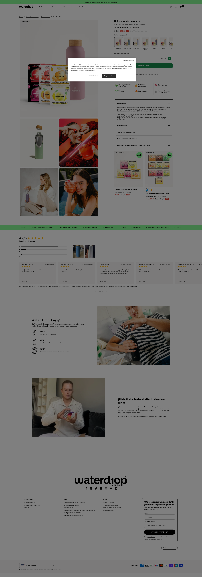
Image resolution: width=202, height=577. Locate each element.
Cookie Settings (93, 76)
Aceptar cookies (109, 76)
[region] (102, 69)
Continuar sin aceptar (128, 60)
